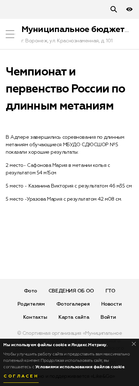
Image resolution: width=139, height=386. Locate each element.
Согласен (21, 376)
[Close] (134, 344)
